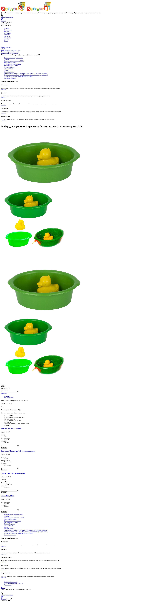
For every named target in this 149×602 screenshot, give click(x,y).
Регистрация (9, 17)
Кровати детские (9, 72)
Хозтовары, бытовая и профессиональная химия (18, 76)
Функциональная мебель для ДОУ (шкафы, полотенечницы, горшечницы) (26, 75)
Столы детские (8, 68)
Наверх (3, 588)
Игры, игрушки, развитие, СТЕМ (14, 61)
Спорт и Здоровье (9, 67)
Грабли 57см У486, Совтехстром (13, 473)
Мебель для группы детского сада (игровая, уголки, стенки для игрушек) (25, 73)
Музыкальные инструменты (12, 64)
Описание (7, 396)
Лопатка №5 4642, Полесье (11, 429)
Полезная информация (10, 582)
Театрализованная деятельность (13, 58)
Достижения (7, 585)
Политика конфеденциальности (13, 583)
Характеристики (9, 397)
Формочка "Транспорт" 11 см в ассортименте (18, 451)
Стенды (6, 59)
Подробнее (3, 89)
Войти (3, 17)
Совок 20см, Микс (7, 496)
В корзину (4, 393)
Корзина (3, 21)
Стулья (6, 70)
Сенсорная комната (10, 78)
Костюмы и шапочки (10, 62)
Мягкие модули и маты (11, 65)
